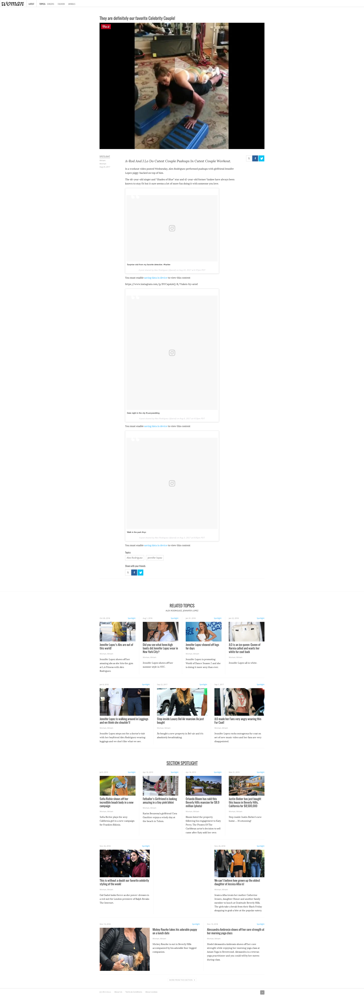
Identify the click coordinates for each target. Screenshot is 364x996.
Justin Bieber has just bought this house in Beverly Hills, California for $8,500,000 (245, 802)
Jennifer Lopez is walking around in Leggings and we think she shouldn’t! (124, 721)
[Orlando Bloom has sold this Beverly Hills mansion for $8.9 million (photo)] (204, 785)
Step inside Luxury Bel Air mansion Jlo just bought (180, 721)
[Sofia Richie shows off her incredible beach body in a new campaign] (118, 785)
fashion (61, 3)
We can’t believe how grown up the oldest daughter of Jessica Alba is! (237, 882)
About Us (118, 992)
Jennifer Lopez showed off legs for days (202, 646)
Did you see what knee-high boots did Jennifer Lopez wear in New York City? (160, 648)
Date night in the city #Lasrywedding (143, 413)
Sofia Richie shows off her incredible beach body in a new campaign (117, 802)
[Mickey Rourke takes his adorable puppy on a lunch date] (125, 949)
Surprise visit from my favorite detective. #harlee (148, 264)
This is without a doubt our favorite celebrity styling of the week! (124, 882)
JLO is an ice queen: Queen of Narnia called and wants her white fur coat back (244, 648)
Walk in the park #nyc (136, 532)
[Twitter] (261, 158)
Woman (103, 163)
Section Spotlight (182, 763)
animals (71, 3)
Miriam (103, 160)
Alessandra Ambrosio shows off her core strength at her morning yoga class (235, 931)
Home (2, 1)
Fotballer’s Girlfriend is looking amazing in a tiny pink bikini (160, 800)
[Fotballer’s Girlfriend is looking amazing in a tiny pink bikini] (161, 785)
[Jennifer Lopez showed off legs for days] (204, 631)
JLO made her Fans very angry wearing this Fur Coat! (237, 721)
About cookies (151, 992)
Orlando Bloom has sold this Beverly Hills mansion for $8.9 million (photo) (202, 802)
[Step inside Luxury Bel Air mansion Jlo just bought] (182, 702)
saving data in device (155, 277)
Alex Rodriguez (134, 557)
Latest (31, 3)
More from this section (181, 980)
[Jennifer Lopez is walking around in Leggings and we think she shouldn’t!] (125, 702)
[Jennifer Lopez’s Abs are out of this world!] (118, 631)
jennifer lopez (155, 557)
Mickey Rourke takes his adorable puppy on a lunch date (175, 931)
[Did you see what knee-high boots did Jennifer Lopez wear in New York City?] (161, 631)
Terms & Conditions (133, 992)
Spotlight (105, 156)
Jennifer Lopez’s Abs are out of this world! (116, 646)
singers (50, 3)
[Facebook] (255, 158)
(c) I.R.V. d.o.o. (105, 992)
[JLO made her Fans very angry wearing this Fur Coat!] (239, 702)
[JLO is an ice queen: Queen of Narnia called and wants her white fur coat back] (247, 631)
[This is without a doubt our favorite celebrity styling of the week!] (125, 863)
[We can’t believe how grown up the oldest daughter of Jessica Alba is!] (239, 863)
